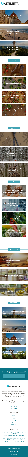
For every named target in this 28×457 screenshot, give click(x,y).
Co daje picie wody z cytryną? (13, 291)
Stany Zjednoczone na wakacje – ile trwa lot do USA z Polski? (14, 438)
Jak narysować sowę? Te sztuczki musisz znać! (13, 170)
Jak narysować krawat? (13, 139)
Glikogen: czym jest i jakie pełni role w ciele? (14, 205)
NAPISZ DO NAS (14, 376)
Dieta (14, 60)
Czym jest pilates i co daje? (13, 276)
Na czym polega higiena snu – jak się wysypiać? (14, 433)
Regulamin (14, 455)
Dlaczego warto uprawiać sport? (14, 442)
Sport (14, 182)
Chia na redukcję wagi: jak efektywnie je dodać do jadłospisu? (14, 231)
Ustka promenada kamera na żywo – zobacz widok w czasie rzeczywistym (13, 33)
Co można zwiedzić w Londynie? (14, 436)
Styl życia (14, 249)
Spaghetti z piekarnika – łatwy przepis (14, 97)
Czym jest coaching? (13, 260)
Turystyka (14, 303)
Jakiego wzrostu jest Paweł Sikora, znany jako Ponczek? (14, 218)
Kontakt (14, 409)
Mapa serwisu (14, 451)
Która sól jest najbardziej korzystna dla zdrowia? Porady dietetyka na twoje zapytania (14, 191)
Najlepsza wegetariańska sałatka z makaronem (14, 110)
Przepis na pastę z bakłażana (13, 70)
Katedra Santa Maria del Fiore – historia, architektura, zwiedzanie (13, 17)
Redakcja (14, 407)
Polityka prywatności (14, 448)
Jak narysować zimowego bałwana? (13, 154)
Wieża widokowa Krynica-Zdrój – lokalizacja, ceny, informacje (13, 48)
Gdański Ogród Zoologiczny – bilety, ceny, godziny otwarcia (14, 353)
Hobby (14, 128)
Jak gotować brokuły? (14, 83)
